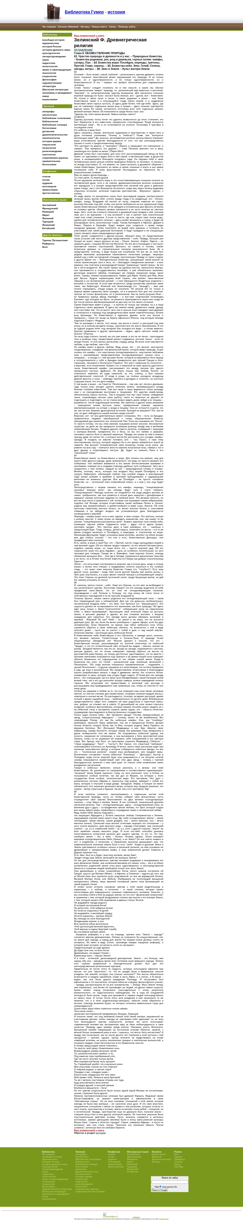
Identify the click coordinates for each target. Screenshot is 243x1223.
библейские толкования (56, 118)
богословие (49, 128)
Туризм (178, 1157)
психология (49, 73)
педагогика (48, 63)
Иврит (46, 215)
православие (50, 189)
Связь (112, 26)
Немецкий (48, 211)
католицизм (49, 186)
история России (51, 46)
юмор (45, 96)
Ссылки (178, 1161)
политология (50, 66)
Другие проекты (52, 235)
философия (49, 79)
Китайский (48, 228)
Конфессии (49, 171)
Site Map (178, 1166)
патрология (49, 148)
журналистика (50, 43)
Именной (157, 1157)
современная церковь (55, 157)
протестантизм (51, 193)
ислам (46, 179)
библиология (50, 121)
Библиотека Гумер (84, 11)
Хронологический (161, 1159)
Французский (50, 208)
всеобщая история (53, 40)
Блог (45, 247)
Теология (48, 106)
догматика (48, 131)
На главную (49, 26)
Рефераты (48, 243)
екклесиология (51, 138)
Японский (48, 218)
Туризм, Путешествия (55, 240)
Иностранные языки (55, 199)
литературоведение (54, 56)
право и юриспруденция (56, 69)
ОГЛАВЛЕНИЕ (83, 49)
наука (45, 59)
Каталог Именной (68, 26)
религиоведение (52, 151)
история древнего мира (56, 49)
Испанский (48, 225)
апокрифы (48, 111)
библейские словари (54, 124)
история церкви (51, 141)
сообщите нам (163, 1219)
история (116, 11)
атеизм (46, 176)
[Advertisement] (57, 304)
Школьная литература (55, 89)
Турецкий (47, 221)
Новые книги (99, 26)
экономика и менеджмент (57, 92)
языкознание (49, 99)
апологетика (49, 114)
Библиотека (50, 34)
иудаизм (47, 183)
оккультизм (49, 144)
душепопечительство (55, 134)
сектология (49, 154)
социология (49, 76)
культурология (51, 53)
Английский (49, 205)
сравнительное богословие (90, 1191)
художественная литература (57, 1189)
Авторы (85, 26)
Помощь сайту (126, 26)
